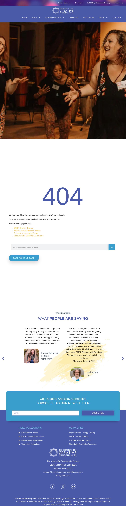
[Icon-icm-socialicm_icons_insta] (63, 487)
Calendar (73, 18)
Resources (88, 18)
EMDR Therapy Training (23, 228)
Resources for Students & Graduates (29, 236)
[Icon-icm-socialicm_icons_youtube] (73, 487)
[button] (3, 359)
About (102, 18)
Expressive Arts (53, 18)
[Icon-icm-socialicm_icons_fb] (52, 487)
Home (24, 18)
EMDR (34, 18)
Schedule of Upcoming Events (26, 233)
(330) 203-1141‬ (63, 475)
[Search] (112, 247)
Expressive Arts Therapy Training (27, 231)
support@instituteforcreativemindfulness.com (63, 472)
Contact (117, 18)
